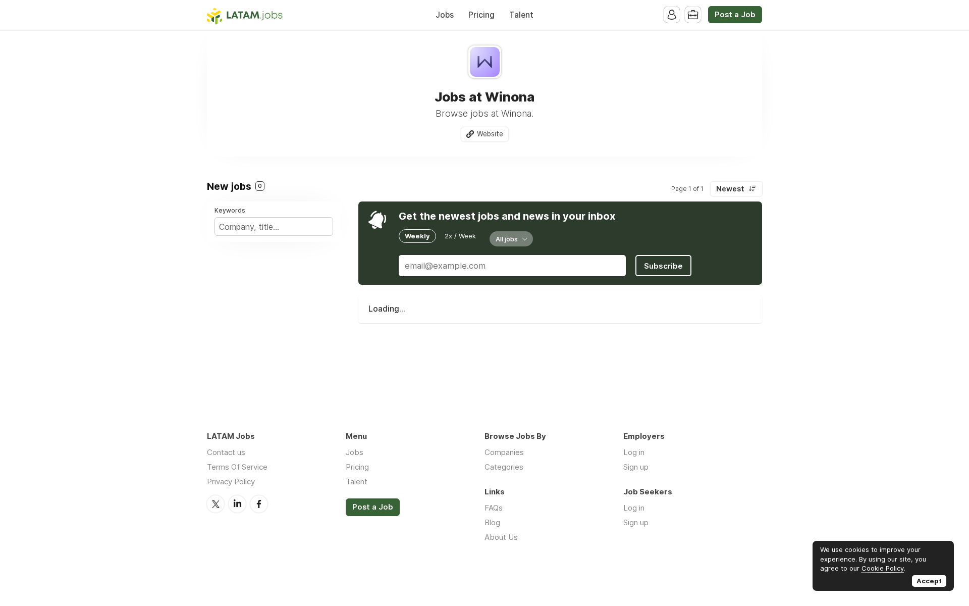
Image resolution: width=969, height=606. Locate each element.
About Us (501, 537)
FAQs (493, 508)
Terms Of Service (237, 467)
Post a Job (735, 14)
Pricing (481, 15)
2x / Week (460, 236)
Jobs (445, 15)
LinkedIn (237, 504)
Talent (521, 15)
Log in (633, 452)
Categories (503, 467)
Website (490, 134)
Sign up (636, 467)
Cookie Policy (883, 568)
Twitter (215, 504)
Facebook (258, 504)
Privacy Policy (231, 481)
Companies (504, 452)
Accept (929, 581)
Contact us (226, 452)
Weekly (417, 236)
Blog (492, 522)
